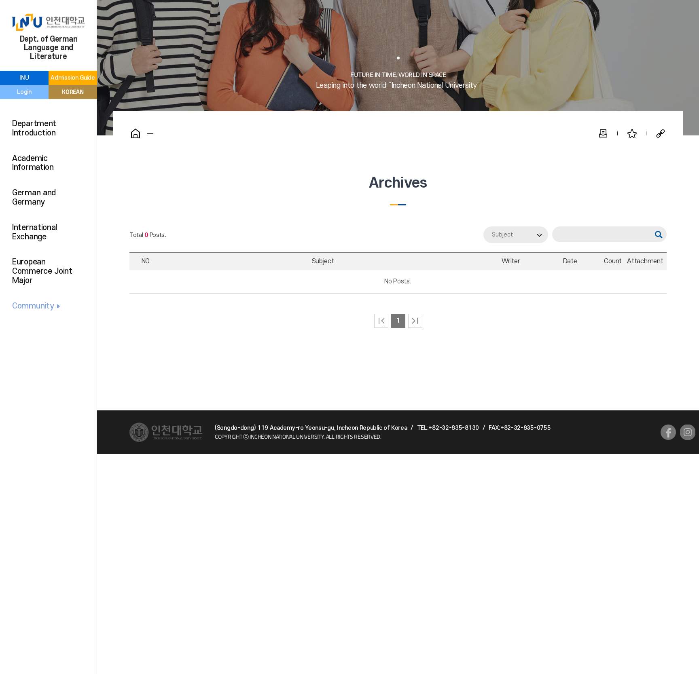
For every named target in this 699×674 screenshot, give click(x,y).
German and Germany (34, 197)
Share (660, 133)
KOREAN (72, 91)
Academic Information (33, 163)
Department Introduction (34, 128)
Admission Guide (73, 77)
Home (135, 133)
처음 (381, 321)
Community (33, 306)
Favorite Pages (632, 133)
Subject (502, 234)
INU (24, 77)
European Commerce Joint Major (42, 271)
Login (24, 92)
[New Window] (668, 432)
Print (603, 133)
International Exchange (34, 232)
